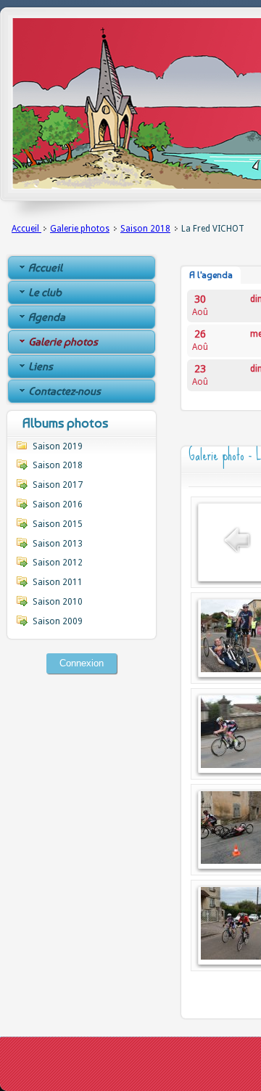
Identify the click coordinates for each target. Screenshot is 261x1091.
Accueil (26, 229)
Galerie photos (79, 229)
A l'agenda (211, 275)
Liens (40, 366)
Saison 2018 (145, 229)
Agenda (46, 317)
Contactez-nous (64, 391)
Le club (45, 292)
